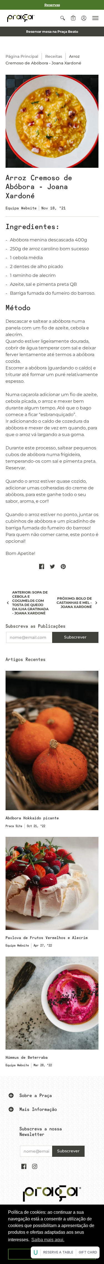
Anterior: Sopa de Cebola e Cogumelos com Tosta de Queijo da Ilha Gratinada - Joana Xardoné (30, 602)
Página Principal (22, 56)
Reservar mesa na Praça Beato (52, 31)
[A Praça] (21, 18)
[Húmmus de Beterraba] (52, 1003)
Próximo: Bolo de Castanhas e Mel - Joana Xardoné (74, 602)
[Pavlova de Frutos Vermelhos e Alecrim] (52, 883)
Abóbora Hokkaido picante (32, 818)
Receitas (53, 56)
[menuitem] (62, 18)
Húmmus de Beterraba (27, 1057)
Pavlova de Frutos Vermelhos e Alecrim (47, 937)
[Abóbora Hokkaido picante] (52, 740)
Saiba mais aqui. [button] (47, 1239)
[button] (62, 18)
